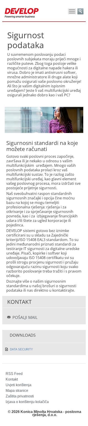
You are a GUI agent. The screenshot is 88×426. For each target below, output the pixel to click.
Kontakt (12, 379)
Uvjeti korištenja (18, 385)
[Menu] (72, 11)
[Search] (80, 11)
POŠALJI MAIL (24, 317)
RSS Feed (14, 374)
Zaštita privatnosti (20, 396)
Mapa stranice (17, 390)
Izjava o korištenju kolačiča (27, 402)
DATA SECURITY (21, 349)
